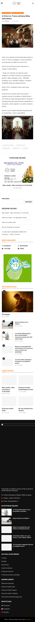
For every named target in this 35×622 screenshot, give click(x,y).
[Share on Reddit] (27, 52)
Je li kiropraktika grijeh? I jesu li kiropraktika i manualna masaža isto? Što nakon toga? (23, 336)
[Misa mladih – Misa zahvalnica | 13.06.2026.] (17, 172)
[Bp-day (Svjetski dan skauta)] (25, 401)
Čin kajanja (6, 314)
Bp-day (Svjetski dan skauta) (11, 227)
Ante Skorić (28, 619)
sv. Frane (25, 148)
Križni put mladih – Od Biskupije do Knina (14, 217)
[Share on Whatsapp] (32, 52)
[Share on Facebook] (14, 52)
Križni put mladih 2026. (9, 222)
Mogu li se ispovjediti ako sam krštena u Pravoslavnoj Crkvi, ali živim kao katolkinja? (24, 349)
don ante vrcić (21, 145)
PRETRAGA (5, 199)
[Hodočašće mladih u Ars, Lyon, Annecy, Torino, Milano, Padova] (6, 538)
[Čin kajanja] (17, 301)
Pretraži (28, 202)
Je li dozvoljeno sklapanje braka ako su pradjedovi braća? (23, 361)
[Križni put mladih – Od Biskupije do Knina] (25, 380)
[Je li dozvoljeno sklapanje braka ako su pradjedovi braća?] (7, 362)
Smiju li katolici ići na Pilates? (21, 323)
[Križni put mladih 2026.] (9, 401)
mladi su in (16, 148)
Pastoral (7, 21)
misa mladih (6, 148)
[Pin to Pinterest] (23, 52)
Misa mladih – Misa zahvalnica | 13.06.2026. (17, 185)
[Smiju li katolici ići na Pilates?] (7, 325)
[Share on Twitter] (18, 52)
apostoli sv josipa (8, 145)
